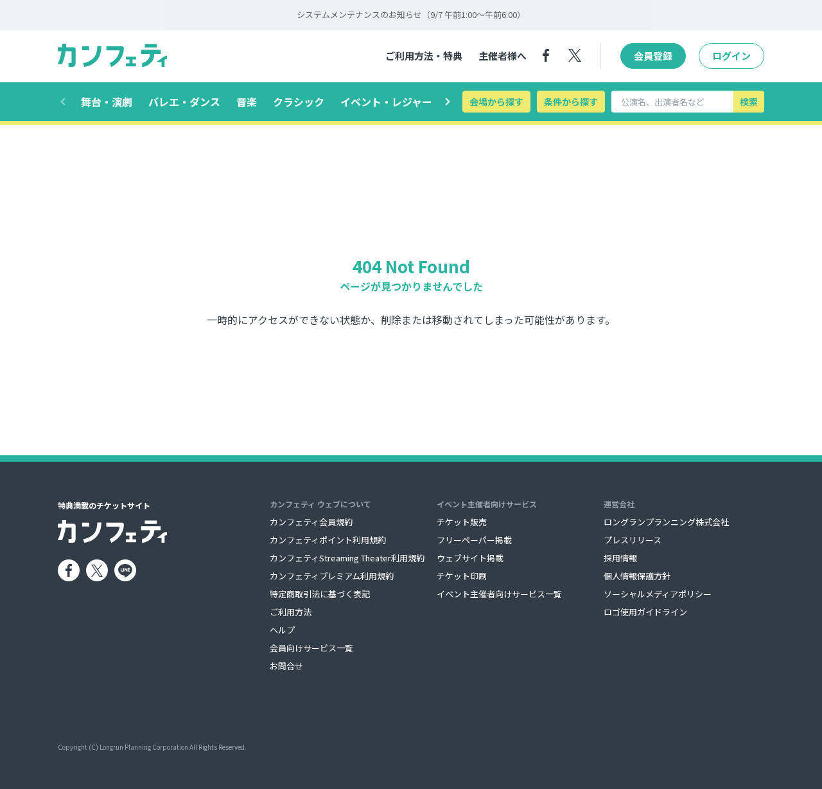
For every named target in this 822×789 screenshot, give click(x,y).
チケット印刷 (462, 576)
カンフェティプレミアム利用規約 (332, 576)
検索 (749, 101)
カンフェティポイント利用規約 (328, 540)
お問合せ (286, 666)
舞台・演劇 (106, 101)
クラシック (298, 101)
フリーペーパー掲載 (474, 540)
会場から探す (496, 101)
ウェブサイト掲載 (470, 558)
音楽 (246, 101)
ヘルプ (282, 630)
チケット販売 (462, 522)
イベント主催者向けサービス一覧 (499, 594)
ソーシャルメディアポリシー (658, 594)
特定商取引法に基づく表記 (320, 594)
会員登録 (653, 55)
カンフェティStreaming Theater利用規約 (347, 558)
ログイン (731, 55)
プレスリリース (632, 540)
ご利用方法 (290, 612)
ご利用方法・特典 (423, 55)
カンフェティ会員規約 (311, 522)
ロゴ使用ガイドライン (645, 612)
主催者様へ (502, 55)
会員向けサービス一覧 (311, 648)
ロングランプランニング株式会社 (666, 522)
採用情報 (620, 558)
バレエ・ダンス (184, 101)
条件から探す (571, 101)
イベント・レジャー (386, 101)
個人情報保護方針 (637, 576)
